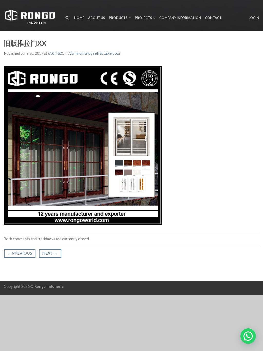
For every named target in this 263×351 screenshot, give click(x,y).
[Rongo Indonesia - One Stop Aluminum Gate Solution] (31, 15)
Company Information (180, 18)
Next (50, 253)
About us (96, 18)
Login (254, 18)
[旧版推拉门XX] (83, 144)
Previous (19, 253)
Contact (213, 18)
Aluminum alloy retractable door (94, 53)
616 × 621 (56, 53)
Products (118, 18)
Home (79, 18)
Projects (143, 18)
